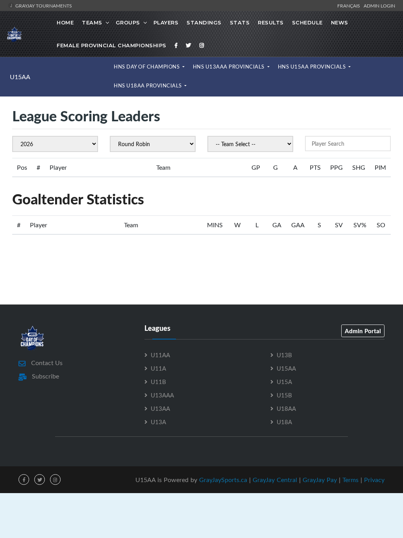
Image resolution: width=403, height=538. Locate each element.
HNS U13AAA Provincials (229, 66)
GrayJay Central (275, 479)
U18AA (286, 408)
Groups (128, 22)
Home (65, 22)
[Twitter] (188, 45)
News (339, 22)
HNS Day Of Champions (147, 66)
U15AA (20, 76)
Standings (204, 22)
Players (166, 22)
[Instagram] (201, 45)
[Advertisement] (201, 269)
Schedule (307, 22)
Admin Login (379, 5)
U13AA (160, 408)
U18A (284, 422)
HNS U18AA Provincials (148, 85)
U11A (158, 368)
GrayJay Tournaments (43, 5)
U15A (284, 382)
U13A (158, 422)
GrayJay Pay (320, 479)
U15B (284, 395)
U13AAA (162, 395)
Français (349, 5)
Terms (350, 479)
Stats (240, 22)
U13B (284, 355)
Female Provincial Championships (111, 45)
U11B (158, 382)
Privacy (374, 479)
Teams (92, 22)
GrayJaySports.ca (223, 479)
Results (271, 22)
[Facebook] (176, 45)
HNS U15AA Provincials (312, 66)
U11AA (160, 355)
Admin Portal (363, 331)
